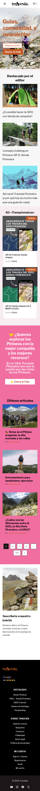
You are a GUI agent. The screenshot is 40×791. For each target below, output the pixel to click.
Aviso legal (20, 739)
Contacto (20, 731)
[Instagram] (17, 786)
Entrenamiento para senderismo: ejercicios (19, 479)
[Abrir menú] (5, 4)
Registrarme (20, 760)
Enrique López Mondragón (17, 533)
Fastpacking (20, 710)
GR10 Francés (20, 702)
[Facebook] (22, 786)
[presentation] (20, 416)
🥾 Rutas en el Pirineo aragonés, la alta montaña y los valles (18, 435)
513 (16, 553)
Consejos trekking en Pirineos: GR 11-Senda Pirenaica (16, 155)
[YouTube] (11, 786)
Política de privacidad (20, 743)
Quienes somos (20, 724)
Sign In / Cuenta (20, 756)
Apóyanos (20, 727)
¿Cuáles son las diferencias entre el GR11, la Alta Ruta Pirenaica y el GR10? (17, 524)
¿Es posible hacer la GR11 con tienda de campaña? (18, 114)
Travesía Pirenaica (14, 484)
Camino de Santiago (20, 706)
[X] (28, 786)
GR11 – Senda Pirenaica (20, 699)
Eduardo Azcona (14, 442)
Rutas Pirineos (20, 695)
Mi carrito (20, 768)
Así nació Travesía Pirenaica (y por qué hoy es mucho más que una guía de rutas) (20, 198)
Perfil (20, 764)
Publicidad (20, 735)
